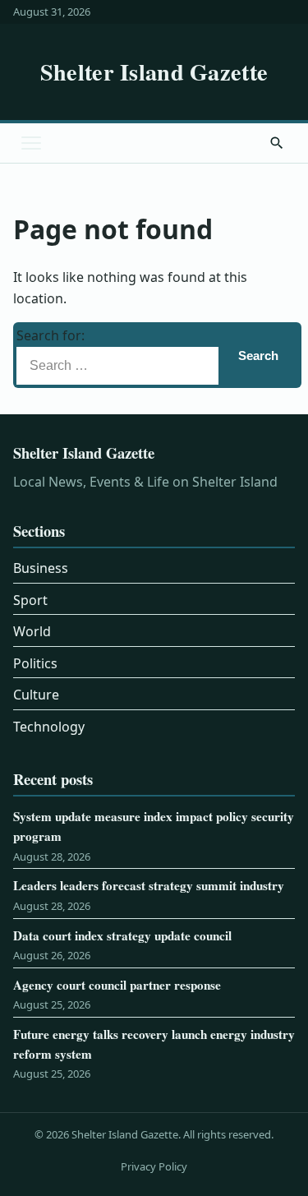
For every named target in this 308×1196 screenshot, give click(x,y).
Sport (30, 600)
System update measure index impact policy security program (153, 826)
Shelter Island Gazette (154, 71)
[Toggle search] (277, 143)
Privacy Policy (154, 1166)
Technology (49, 727)
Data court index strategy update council (122, 935)
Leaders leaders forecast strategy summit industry (148, 885)
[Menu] (31, 143)
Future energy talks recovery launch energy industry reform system (154, 1044)
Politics (35, 663)
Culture (36, 695)
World (32, 631)
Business (40, 568)
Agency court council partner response (117, 985)
